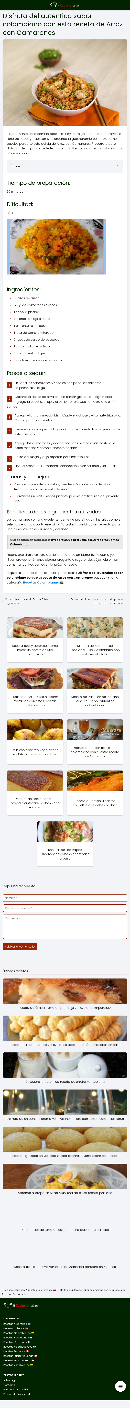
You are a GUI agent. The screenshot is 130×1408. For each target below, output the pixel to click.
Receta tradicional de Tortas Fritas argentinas (26, 601)
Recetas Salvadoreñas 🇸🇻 (18, 1360)
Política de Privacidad (16, 1394)
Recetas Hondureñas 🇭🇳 (17, 1337)
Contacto (9, 1385)
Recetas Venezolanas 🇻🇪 (18, 1365)
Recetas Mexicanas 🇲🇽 (16, 1342)
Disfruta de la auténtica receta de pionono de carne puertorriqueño (98, 601)
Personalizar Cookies (16, 1389)
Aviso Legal (10, 1380)
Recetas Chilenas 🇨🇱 (15, 1328)
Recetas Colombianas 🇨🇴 (18, 1333)
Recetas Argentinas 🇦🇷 (16, 1324)
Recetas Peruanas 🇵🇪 (16, 1351)
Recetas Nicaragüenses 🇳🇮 (19, 1346)
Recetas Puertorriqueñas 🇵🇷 (20, 1356)
